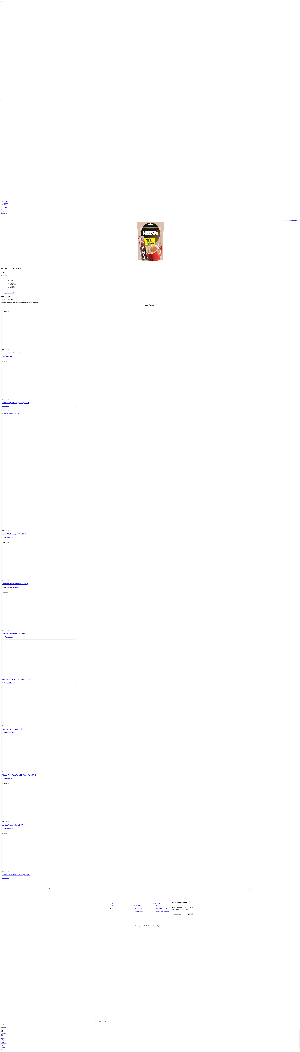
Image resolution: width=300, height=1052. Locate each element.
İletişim (5, 207)
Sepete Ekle (9, 356)
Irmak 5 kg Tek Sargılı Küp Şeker (15, 403)
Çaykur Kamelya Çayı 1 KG (13, 633)
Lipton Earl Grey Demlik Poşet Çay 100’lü (19, 775)
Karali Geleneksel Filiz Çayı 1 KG (16, 875)
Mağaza (6, 203)
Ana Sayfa (6, 201)
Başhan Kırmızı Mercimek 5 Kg (15, 584)
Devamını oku (5, 406)
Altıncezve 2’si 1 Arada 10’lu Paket (16, 679)
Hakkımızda (7, 204)
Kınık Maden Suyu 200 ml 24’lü (14, 534)
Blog (5, 205)
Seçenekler (15, 587)
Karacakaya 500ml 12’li (11, 353)
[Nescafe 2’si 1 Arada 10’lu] (47, 1021)
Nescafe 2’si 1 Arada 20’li (12, 729)
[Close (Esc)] (1, 1049)
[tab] (9, 293)
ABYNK (161, 926)
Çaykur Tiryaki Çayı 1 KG (13, 825)
